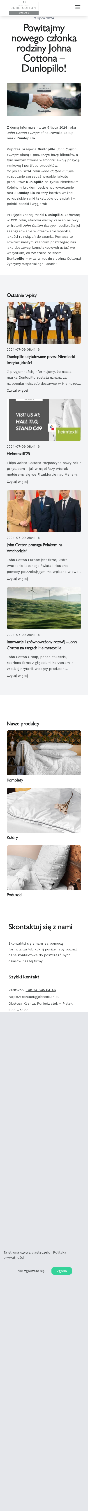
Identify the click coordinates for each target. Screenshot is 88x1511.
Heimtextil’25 (18, 454)
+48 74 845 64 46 (41, 990)
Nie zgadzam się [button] (31, 1271)
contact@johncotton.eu (40, 997)
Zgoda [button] (62, 1271)
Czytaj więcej (17, 391)
